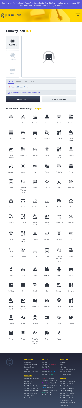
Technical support (31, 365)
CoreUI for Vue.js (31, 388)
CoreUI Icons (29, 395)
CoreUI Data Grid (30, 393)
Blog (61, 365)
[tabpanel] (41, 89)
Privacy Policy (65, 374)
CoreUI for (49, 365)
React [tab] (26, 81)
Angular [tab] (19, 81)
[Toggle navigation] (78, 15)
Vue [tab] (32, 81)
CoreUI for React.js (31, 386)
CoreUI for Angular (31, 379)
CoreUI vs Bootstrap (67, 381)
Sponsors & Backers (67, 369)
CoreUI (44, 362)
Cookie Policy (65, 372)
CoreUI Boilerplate (31, 391)
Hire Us (63, 367)
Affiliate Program (31, 372)
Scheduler (27, 398)
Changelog (27, 362)
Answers (63, 362)
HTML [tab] (11, 81)
